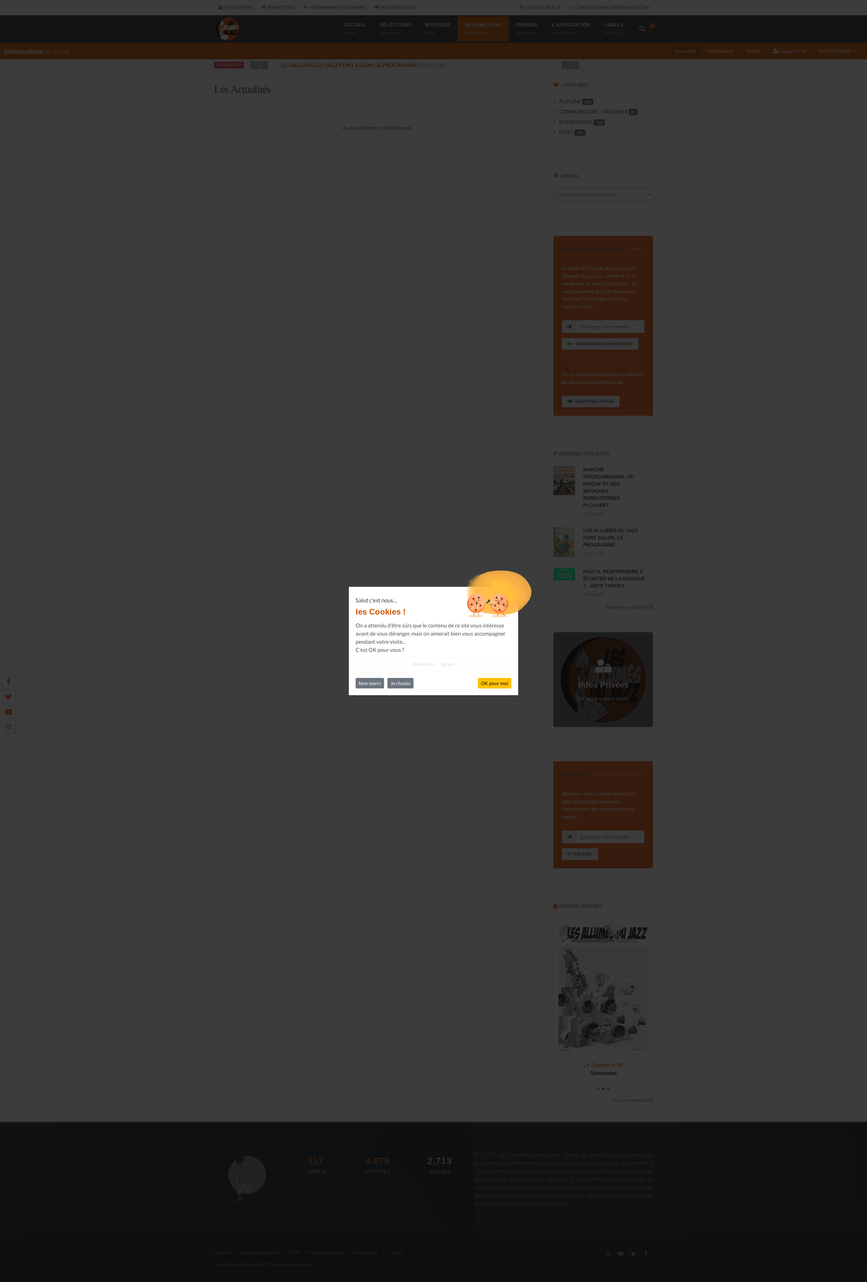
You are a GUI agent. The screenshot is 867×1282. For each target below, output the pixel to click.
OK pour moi (494, 683)
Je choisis (400, 683)
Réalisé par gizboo (433, 664)
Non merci (370, 683)
